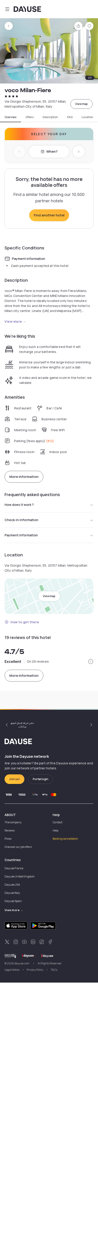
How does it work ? (19, 504)
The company (13, 822)
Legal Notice (12, 970)
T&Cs (54, 970)
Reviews (10, 830)
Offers (30, 117)
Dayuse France (14, 868)
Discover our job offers (18, 847)
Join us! (14, 779)
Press (8, 839)
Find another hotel (49, 215)
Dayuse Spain (13, 901)
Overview (10, 117)
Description (50, 117)
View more (13, 321)
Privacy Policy (35, 970)
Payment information (21, 535)
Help (55, 830)
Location (87, 117)
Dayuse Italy (12, 893)
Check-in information (21, 520)
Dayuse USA (12, 885)
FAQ (69, 117)
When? (51, 151)
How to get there (24, 622)
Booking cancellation (65, 839)
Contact (57, 822)
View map (81, 104)
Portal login (40, 779)
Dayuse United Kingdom (20, 876)
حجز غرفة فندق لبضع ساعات (22, 724)
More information (24, 476)
